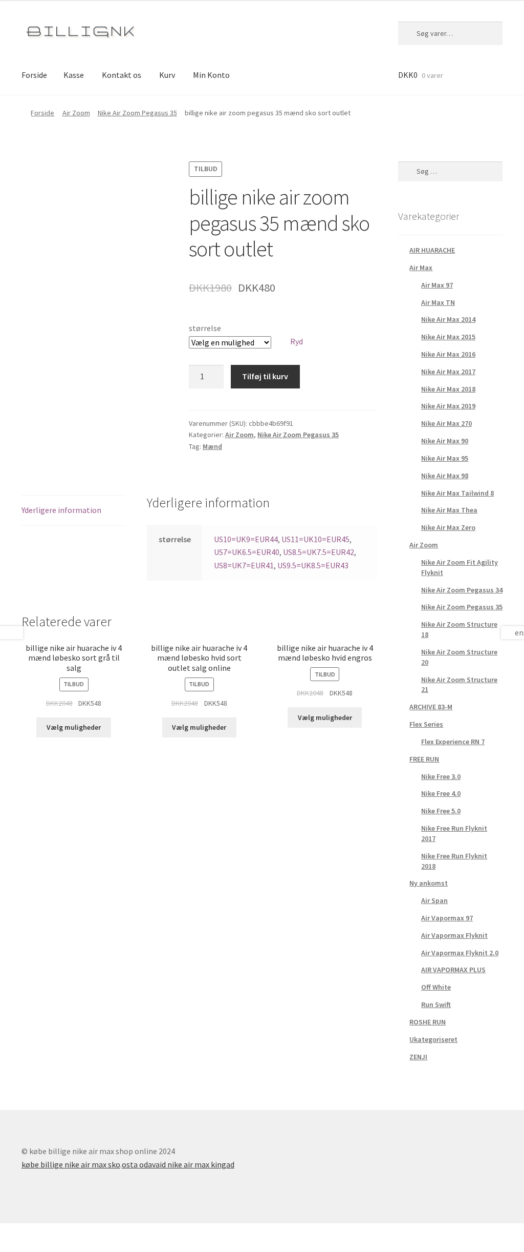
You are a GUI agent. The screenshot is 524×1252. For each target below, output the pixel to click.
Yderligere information (61, 510)
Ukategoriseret (433, 1039)
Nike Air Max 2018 (448, 389)
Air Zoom (76, 112)
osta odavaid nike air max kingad (178, 1164)
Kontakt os (121, 75)
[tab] (73, 511)
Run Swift (436, 1004)
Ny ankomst (428, 883)
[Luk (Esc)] (11, 1232)
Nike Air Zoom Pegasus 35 (137, 112)
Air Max (420, 267)
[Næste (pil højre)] (36, 1247)
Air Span (434, 900)
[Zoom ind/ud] (85, 1232)
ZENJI (418, 1056)
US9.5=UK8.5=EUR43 (312, 565)
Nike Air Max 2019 (448, 406)
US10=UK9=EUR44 (246, 539)
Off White (436, 987)
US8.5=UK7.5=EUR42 (318, 552)
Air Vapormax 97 (447, 917)
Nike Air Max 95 (444, 458)
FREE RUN (424, 759)
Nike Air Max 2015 (448, 336)
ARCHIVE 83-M (430, 706)
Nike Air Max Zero (448, 527)
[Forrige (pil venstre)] (11, 1247)
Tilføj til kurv (265, 376)
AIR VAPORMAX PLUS (453, 969)
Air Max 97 (437, 285)
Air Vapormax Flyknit (454, 935)
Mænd (212, 446)
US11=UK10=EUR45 (315, 539)
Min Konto (211, 75)
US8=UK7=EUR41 (244, 565)
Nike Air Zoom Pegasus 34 (462, 589)
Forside (34, 75)
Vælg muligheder (74, 727)
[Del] (36, 1232)
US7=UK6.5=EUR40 (246, 552)
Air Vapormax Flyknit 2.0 (459, 952)
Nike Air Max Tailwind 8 (457, 493)
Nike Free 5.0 (441, 810)
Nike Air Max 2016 (448, 354)
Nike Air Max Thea (449, 510)
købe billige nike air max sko (70, 1164)
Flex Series (426, 724)
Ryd (296, 341)
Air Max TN (438, 302)
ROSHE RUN (427, 1022)
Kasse (73, 75)
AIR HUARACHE (432, 250)
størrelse (205, 328)
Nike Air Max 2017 (448, 371)
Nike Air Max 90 (444, 440)
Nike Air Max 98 (444, 475)
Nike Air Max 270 (446, 423)
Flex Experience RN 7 (453, 741)
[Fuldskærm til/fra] (61, 1232)
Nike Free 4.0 (441, 793)
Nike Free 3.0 (441, 776)
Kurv (167, 75)
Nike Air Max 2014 (448, 319)
